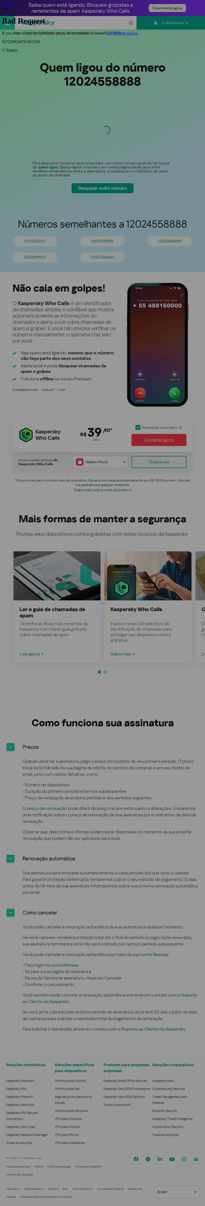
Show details (178, 1178)
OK (167, 1193)
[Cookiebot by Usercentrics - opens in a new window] (177, 1115)
